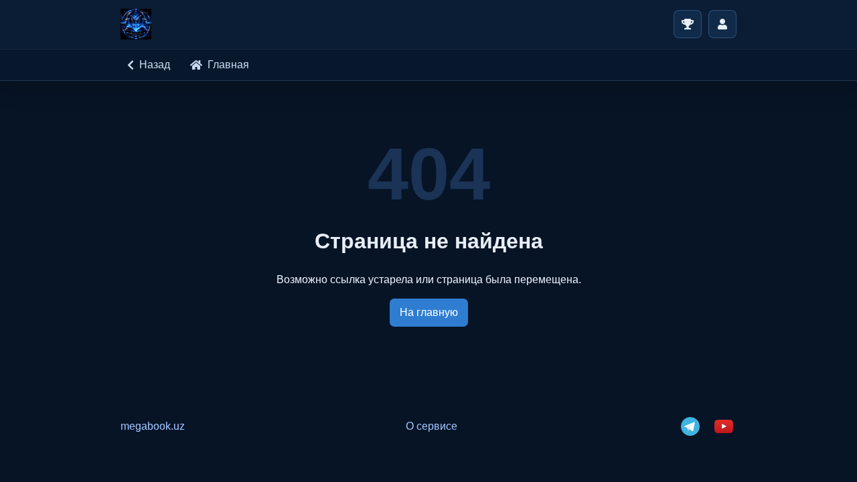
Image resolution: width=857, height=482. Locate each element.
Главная (228, 64)
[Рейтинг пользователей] (688, 24)
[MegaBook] (136, 24)
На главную (429, 312)
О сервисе (431, 426)
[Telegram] (690, 426)
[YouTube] (723, 426)
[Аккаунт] (722, 24)
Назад (154, 64)
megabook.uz (153, 426)
